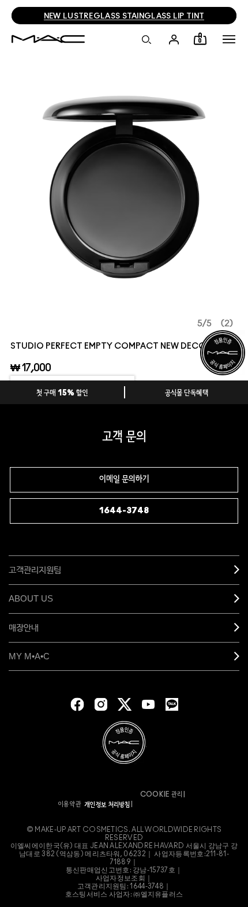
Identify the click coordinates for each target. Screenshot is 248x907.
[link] (124, 187)
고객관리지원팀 (35, 569)
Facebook (77, 704)
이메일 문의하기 (124, 479)
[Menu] (229, 39)
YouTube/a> (148, 704)
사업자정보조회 (120, 878)
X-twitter (124, 704)
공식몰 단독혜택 (187, 393)
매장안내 (24, 627)
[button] (229, 39)
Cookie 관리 (161, 794)
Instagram (101, 704)
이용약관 (69, 804)
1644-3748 (124, 510)
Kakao (172, 704)
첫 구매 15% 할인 (62, 393)
